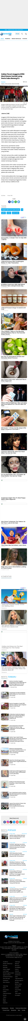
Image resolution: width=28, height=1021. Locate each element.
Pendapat (17, 995)
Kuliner (4, 991)
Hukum (17, 969)
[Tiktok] (11, 822)
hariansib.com (13, 1015)
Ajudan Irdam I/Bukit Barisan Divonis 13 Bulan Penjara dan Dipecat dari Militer (17, 837)
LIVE (18, 33)
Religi (4, 1001)
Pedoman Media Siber (21, 1008)
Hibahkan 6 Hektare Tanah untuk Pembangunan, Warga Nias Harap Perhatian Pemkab (17, 863)
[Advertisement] (14, 14)
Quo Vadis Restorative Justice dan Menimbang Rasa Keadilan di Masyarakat (17, 794)
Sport (16, 991)
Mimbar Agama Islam (8, 973)
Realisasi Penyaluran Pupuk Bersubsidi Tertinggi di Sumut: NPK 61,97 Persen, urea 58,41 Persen (17, 909)
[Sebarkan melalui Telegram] (18, 201)
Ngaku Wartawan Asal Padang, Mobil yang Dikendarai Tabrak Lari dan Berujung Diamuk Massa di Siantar (18, 900)
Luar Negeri (6, 971)
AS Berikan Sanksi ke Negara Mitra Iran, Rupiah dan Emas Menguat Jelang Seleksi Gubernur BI (17, 716)
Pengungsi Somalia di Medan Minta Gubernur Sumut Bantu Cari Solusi (17, 694)
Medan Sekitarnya (16, 38)
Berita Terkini (18, 984)
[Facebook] (4, 822)
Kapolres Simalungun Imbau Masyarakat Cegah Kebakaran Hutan (17, 761)
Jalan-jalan (18, 993)
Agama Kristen (7, 975)
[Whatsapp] (20, 822)
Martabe (5, 967)
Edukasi (17, 988)
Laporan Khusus (7, 993)
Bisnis (4, 999)
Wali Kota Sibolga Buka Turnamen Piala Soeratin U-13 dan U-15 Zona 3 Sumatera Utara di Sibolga (17, 750)
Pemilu (4, 995)
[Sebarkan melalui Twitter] (12, 201)
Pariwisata (5, 980)
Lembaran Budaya (7, 976)
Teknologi (5, 986)
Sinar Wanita (6, 982)
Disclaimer (13, 1010)
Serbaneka (18, 973)
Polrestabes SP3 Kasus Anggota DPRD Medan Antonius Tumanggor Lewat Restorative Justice (17, 873)
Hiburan (17, 963)
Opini (16, 976)
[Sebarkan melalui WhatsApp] (15, 201)
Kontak (23, 1010)
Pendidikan (18, 967)
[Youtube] (17, 822)
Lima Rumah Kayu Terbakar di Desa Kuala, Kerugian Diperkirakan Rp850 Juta (17, 890)
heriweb (20, 1015)
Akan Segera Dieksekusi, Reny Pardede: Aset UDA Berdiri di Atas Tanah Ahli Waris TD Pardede (17, 918)
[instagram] (7, 822)
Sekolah (17, 971)
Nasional (5, 1003)
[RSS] (23, 822)
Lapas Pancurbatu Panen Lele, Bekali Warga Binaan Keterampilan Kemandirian (17, 805)
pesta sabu (16, 213)
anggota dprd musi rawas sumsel (10, 209)
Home (2, 38)
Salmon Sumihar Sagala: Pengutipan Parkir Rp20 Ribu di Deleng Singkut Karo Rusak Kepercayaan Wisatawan (17, 683)
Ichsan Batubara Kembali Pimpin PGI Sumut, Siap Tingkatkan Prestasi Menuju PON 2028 (17, 728)
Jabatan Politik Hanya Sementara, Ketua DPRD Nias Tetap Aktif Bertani (17, 881)
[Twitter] (14, 822)
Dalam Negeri (6, 969)
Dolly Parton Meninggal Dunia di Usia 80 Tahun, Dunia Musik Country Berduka (17, 772)
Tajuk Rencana (19, 978)
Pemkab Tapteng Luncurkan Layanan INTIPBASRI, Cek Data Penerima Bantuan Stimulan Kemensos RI (17, 846)
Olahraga (17, 962)
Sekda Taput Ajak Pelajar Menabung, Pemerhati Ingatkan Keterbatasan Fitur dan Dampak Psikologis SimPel (18, 739)
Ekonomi (17, 965)
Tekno (4, 997)
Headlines (7, 38)
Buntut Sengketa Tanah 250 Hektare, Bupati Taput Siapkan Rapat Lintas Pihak (17, 705)
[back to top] (25, 1019)
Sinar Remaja (6, 978)
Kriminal (25, 38)
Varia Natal (18, 986)
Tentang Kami (5, 1008)
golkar (3, 213)
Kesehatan (18, 975)
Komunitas (6, 989)
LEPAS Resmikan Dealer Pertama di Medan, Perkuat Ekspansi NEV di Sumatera (16, 854)
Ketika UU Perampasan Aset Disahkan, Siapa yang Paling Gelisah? (17, 783)
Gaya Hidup (18, 989)
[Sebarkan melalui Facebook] (9, 201)
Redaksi (12, 1008)
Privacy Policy (6, 1010)
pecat (8, 213)
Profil (4, 988)
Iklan (19, 1010)
